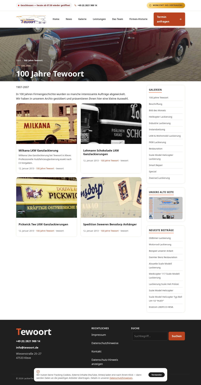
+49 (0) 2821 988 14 (28, 341)
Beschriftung (155, 103)
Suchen (177, 336)
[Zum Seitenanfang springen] (193, 379)
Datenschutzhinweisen (121, 378)
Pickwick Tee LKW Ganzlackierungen (43, 224)
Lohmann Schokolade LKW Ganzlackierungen (101, 152)
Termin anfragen (163, 19)
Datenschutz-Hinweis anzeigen (104, 362)
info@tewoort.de (27, 347)
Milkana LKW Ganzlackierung (38, 150)
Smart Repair (156, 165)
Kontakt (96, 351)
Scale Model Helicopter (161, 290)
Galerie (82, 19)
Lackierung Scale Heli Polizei (164, 283)
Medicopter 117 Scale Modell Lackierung (164, 275)
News (69, 19)
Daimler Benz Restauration (163, 257)
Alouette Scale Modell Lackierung (160, 265)
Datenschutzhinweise (104, 343)
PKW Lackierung (157, 142)
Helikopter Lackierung (160, 116)
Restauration (155, 148)
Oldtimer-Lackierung (160, 237)
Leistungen (99, 19)
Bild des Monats (157, 110)
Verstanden (156, 375)
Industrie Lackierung (160, 123)
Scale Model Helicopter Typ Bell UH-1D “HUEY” (165, 298)
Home (56, 19)
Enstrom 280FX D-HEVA (161, 306)
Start (18, 60)
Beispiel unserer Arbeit (161, 250)
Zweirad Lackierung (159, 177)
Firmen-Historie (138, 19)
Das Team (117, 19)
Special (152, 171)
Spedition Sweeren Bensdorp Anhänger (110, 224)
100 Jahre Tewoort (45, 168)
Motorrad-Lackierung (160, 244)
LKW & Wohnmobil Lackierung (165, 135)
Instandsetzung (157, 129)
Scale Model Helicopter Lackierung (161, 156)
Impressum (98, 334)
